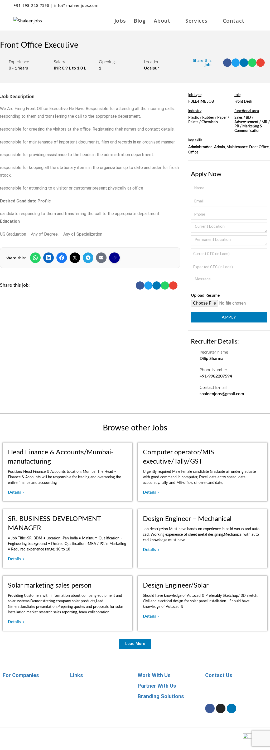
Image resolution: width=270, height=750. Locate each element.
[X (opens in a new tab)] (226, 5)
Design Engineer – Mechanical (187, 519)
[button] (227, 62)
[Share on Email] (101, 257)
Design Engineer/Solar (176, 585)
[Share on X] (75, 257)
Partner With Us (157, 686)
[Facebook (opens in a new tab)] (235, 5)
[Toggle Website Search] (254, 21)
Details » (16, 492)
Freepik (189, 734)
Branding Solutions (161, 696)
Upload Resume (205, 295)
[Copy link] (114, 257)
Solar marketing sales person (49, 585)
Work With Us (154, 675)
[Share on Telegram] (88, 257)
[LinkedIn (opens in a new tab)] (245, 5)
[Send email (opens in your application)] (253, 5)
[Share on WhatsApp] (35, 257)
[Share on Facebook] (61, 257)
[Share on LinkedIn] (48, 257)
